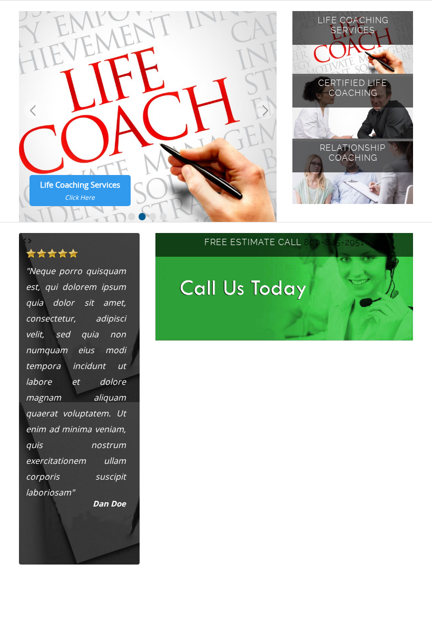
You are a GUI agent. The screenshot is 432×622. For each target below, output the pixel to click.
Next (263, 111)
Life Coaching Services (80, 190)
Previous (32, 111)
